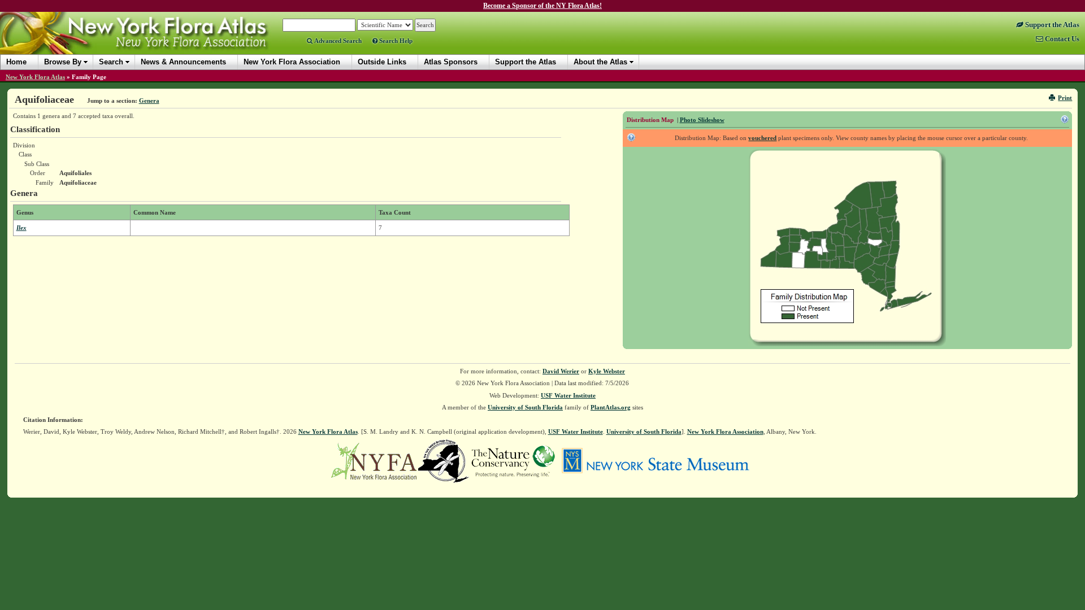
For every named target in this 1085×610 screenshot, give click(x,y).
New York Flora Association (149, 41)
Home (16, 62)
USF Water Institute (568, 395)
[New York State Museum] (655, 460)
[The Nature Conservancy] (513, 460)
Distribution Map (650, 119)
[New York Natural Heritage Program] (443, 460)
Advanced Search (337, 40)
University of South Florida (525, 407)
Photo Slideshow (702, 119)
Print (1065, 97)
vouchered (762, 137)
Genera (149, 100)
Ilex (21, 227)
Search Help (395, 40)
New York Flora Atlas (35, 76)
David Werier (560, 371)
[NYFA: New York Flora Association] (373, 460)
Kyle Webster (606, 371)
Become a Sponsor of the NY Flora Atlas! (542, 6)
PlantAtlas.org (611, 407)
